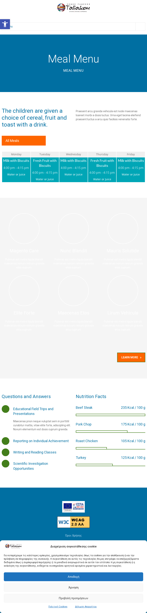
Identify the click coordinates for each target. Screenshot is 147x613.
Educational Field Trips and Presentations (33, 411)
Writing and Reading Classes (34, 452)
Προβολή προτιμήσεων (73, 598)
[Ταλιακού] (73, 7)
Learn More (129, 357)
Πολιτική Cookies (57, 606)
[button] (5, 24)
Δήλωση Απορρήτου (86, 606)
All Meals (12, 141)
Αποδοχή (73, 576)
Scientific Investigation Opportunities (30, 466)
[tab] (36, 411)
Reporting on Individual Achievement (41, 441)
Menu (9, 26)
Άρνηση (73, 587)
